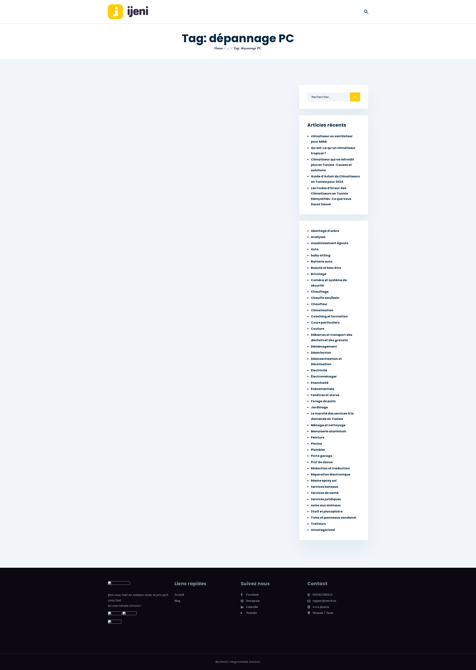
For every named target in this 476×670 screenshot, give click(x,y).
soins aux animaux (326, 505)
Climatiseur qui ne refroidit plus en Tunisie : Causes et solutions (332, 164)
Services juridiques (326, 499)
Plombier (318, 450)
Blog (177, 600)
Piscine (316, 443)
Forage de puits (323, 401)
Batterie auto (321, 261)
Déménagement (324, 346)
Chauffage (320, 292)
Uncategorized (323, 530)
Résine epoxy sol (324, 480)
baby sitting (320, 255)
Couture (317, 329)
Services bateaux (324, 487)
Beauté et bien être (326, 268)
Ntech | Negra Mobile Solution (240, 662)
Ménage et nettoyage (328, 425)
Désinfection (321, 353)
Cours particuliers (325, 322)
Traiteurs (318, 524)
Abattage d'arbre (325, 231)
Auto (315, 249)
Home (218, 48)
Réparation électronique (330, 474)
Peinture (317, 437)
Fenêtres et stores (325, 395)
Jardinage (319, 407)
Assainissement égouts (329, 243)
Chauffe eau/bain (325, 298)
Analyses (318, 237)
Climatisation (322, 310)
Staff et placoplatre (326, 511)
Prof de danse (322, 462)
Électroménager (324, 376)
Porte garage (321, 456)
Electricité (319, 370)
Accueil (179, 594)
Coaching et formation (329, 316)
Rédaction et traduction (330, 468)
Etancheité (319, 383)
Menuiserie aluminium (328, 431)
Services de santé (325, 493)
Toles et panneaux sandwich (333, 517)
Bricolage (318, 274)
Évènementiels (322, 389)
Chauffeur (319, 304)
